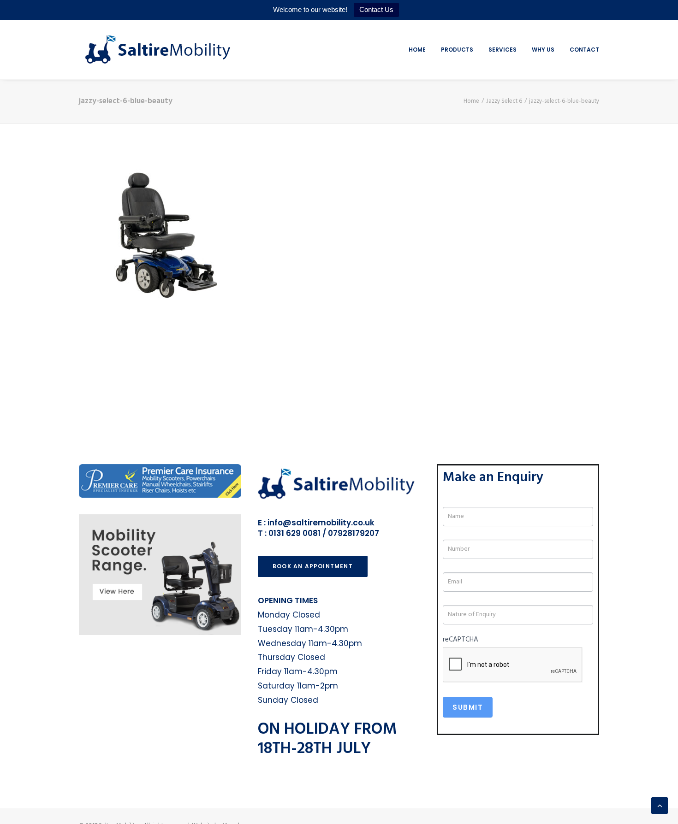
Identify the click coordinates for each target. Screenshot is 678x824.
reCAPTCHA (460, 639)
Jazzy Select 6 (504, 101)
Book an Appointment (313, 566)
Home (417, 49)
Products (457, 49)
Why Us (543, 49)
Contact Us (376, 9)
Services (502, 49)
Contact (584, 49)
